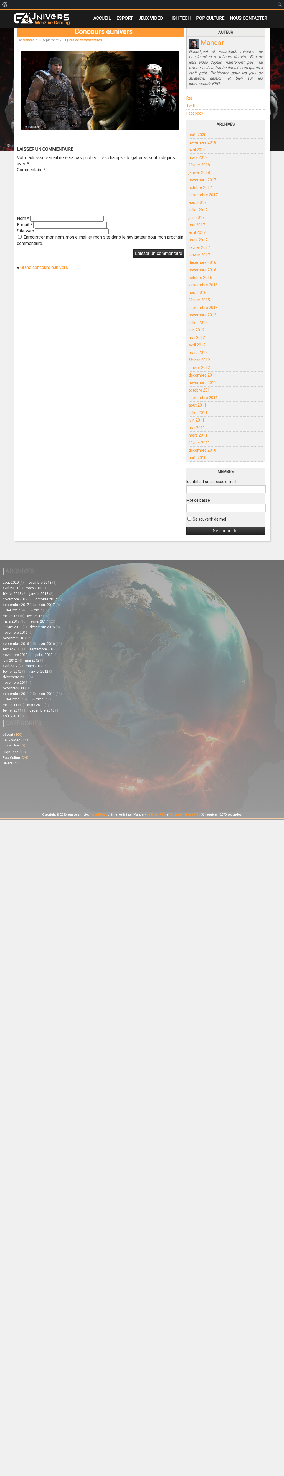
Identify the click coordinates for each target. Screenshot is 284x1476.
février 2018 (199, 165)
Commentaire (31, 169)
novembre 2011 (202, 382)
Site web (25, 231)
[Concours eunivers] (100, 128)
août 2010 (197, 457)
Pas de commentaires (85, 40)
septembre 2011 (203, 397)
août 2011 (197, 405)
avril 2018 (197, 150)
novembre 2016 (202, 270)
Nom (23, 218)
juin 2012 (196, 330)
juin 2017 (196, 217)
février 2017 (199, 247)
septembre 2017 (203, 195)
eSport (124, 18)
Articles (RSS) (156, 814)
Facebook (194, 113)
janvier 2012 (199, 367)
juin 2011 (196, 420)
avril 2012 (197, 345)
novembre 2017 (202, 180)
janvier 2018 (199, 172)
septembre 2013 (203, 307)
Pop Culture (210, 18)
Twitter (192, 105)
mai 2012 (197, 337)
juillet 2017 (198, 210)
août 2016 (197, 292)
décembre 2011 (202, 375)
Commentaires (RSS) (184, 814)
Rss (189, 98)
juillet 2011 (198, 412)
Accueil (102, 18)
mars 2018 (198, 157)
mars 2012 (198, 352)
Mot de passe (198, 500)
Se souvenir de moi (209, 519)
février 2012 (199, 360)
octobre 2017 (200, 187)
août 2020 (197, 135)
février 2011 (199, 442)
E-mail (24, 224)
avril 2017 (197, 232)
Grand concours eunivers (44, 267)
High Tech (179, 18)
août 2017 (197, 202)
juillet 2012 (198, 322)
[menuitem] (5, 4)
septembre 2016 (203, 285)
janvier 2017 (199, 255)
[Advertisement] (137, 770)
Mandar (28, 40)
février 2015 (199, 300)
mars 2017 (198, 240)
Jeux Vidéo (150, 18)
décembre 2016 (202, 262)
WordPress (99, 814)
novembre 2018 (202, 142)
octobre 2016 (200, 277)
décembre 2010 (202, 450)
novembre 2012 (202, 315)
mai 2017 (197, 225)
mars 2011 (198, 435)
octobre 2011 (200, 390)
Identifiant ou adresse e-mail (211, 481)
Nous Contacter (248, 18)
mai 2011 (197, 427)
